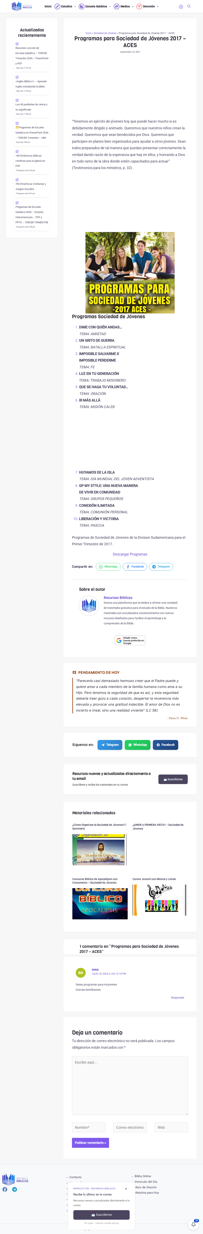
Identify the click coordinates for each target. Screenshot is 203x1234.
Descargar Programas (130, 554)
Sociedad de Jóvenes (105, 33)
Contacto (75, 1177)
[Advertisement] (130, 88)
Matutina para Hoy (147, 1192)
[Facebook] (4, 1189)
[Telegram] (14, 1189)
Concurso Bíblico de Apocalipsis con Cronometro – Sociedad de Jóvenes (95, 881)
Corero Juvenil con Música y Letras (154, 879)
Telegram (112, 745)
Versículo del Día (146, 1182)
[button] (74, 6)
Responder (177, 997)
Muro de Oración (146, 1187)
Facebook (168, 745)
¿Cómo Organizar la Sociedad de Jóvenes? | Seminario (99, 826)
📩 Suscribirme (173, 779)
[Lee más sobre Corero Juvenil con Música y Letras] (160, 900)
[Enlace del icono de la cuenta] (181, 7)
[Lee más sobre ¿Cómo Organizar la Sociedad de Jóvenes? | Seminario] (100, 849)
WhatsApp (140, 745)
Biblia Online (143, 1176)
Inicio (88, 33)
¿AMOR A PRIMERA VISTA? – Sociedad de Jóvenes (158, 826)
